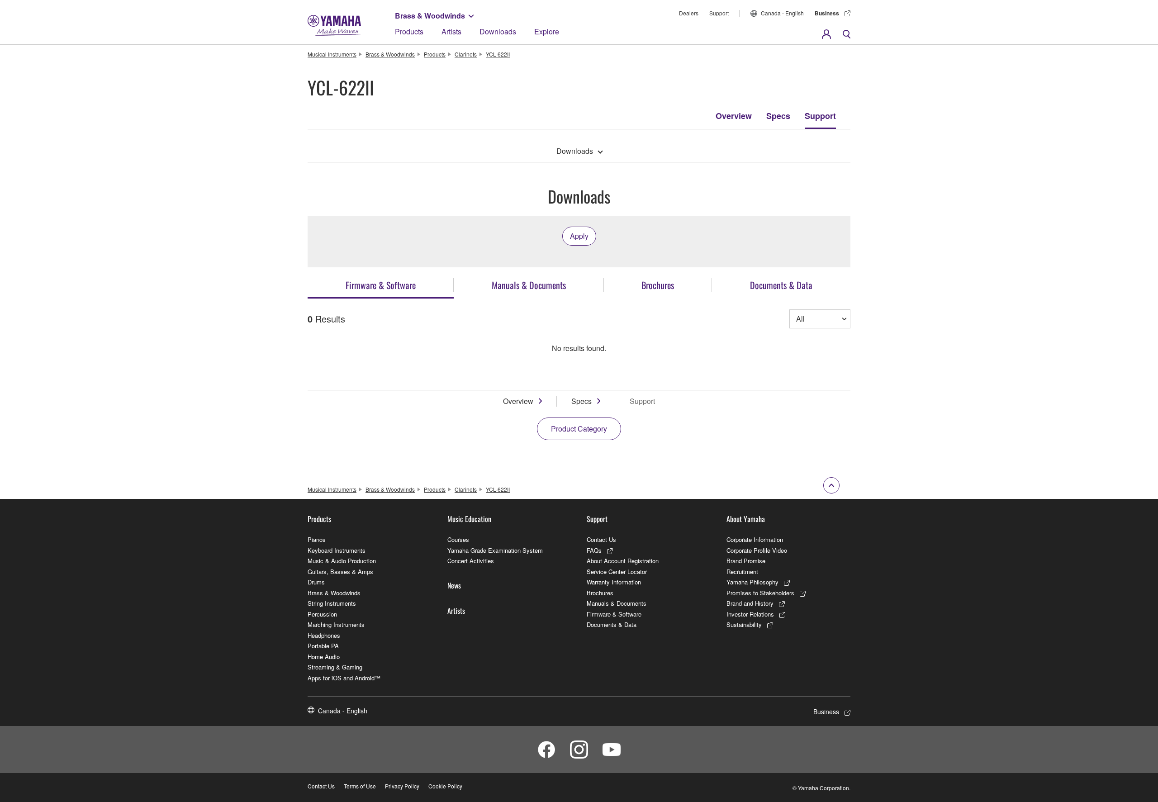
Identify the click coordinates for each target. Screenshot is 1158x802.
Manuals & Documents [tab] (529, 285)
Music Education (469, 518)
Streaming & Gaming (335, 667)
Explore (546, 31)
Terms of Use (360, 786)
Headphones (324, 635)
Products (409, 31)
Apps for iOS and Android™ (344, 678)
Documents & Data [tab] (781, 285)
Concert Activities (470, 560)
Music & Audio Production (342, 560)
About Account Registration (623, 560)
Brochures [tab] (657, 285)
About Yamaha (745, 518)
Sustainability (744, 624)
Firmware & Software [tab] (381, 285)
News (454, 585)
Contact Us (601, 539)
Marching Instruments (336, 624)
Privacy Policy (402, 786)
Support (719, 13)
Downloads (497, 31)
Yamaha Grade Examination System (495, 550)
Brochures (600, 592)
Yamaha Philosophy (752, 582)
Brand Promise (745, 560)
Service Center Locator (617, 571)
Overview (734, 116)
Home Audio (324, 656)
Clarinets (466, 54)
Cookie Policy (445, 786)
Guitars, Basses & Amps (340, 571)
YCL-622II (498, 54)
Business (827, 13)
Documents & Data (611, 624)
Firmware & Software (614, 614)
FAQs (594, 550)
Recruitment (742, 571)
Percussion (322, 614)
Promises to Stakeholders (760, 592)
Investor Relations (750, 614)
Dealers (688, 13)
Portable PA (323, 645)
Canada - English (782, 13)
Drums (316, 582)
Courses (458, 539)
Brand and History (750, 603)
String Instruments (332, 603)
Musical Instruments (332, 54)
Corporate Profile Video (756, 550)
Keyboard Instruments (336, 550)
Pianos (317, 539)
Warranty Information (614, 582)
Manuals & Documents (616, 603)
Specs (778, 116)
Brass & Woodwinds (430, 15)
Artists (451, 31)
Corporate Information (754, 539)
